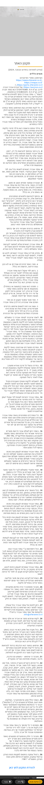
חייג (19, 781)
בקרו (6, 781)
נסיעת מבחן (34, 781)
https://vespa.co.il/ (33, 82)
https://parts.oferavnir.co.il (29, 84)
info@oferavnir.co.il (33, 614)
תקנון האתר (36, 778)
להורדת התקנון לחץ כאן (22, 768)
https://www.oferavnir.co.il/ (29, 80)
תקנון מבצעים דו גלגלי (21, 778)
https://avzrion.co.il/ (32, 87)
